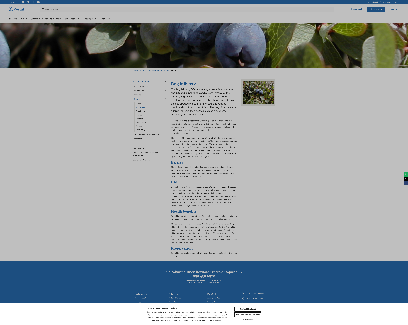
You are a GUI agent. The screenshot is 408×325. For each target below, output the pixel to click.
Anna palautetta (214, 298)
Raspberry (140, 126)
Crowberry (140, 118)
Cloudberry (140, 111)
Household (137, 144)
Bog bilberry (141, 107)
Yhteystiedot (373, 2)
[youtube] (38, 2)
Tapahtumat (176, 298)
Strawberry (140, 130)
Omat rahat (61, 19)
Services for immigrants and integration (145, 154)
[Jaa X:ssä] (406, 179)
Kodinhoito (47, 19)
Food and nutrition (155, 70)
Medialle (138, 302)
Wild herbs (139, 95)
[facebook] (23, 2)
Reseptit (13, 19)
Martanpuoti (357, 9)
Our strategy (138, 148)
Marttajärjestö (88, 19)
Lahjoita (393, 9)
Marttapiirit (175, 302)
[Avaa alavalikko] (26, 18)
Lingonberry (141, 122)
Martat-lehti (104, 19)
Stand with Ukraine (141, 160)
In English (12, 2)
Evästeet (211, 302)
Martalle (396, 2)
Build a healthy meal (142, 86)
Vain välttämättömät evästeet (248, 315)
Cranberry (140, 115)
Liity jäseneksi (376, 9)
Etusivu (135, 70)
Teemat (74, 19)
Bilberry (139, 104)
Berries (166, 70)
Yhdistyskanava (385, 2)
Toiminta (174, 294)
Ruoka (23, 19)
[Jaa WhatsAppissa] (406, 174)
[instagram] (33, 2)
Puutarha (34, 19)
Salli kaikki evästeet (248, 309)
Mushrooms (139, 90)
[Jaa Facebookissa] (406, 183)
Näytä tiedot (248, 320)
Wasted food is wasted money (146, 134)
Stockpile (138, 138)
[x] (28, 2)
